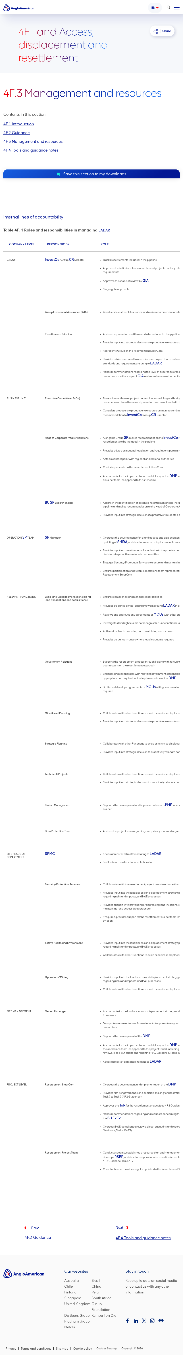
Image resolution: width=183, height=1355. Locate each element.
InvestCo (52, 259)
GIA (145, 280)
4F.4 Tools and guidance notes (30, 150)
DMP (173, 476)
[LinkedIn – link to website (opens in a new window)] (136, 1321)
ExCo (116, 1118)
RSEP (118, 1157)
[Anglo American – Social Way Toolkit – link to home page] (18, 7)
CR (71, 259)
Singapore (72, 1298)
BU (47, 502)
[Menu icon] (177, 7)
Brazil (96, 1281)
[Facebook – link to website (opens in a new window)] (128, 1321)
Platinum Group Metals (77, 1324)
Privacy (11, 1349)
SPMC (50, 854)
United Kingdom (77, 1304)
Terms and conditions (36, 1349)
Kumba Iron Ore (104, 1316)
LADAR (104, 230)
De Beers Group (77, 1316)
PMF (168, 805)
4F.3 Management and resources (33, 141)
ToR (122, 1105)
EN (153, 8)
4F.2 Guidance (16, 132)
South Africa (102, 1298)
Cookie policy (82, 1349)
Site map (62, 1349)
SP (126, 437)
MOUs (159, 614)
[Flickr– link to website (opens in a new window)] (161, 1321)
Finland (70, 1292)
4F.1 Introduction (18, 124)
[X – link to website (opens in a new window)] (144, 1321)
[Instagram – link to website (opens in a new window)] (152, 1321)
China (96, 1286)
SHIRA (122, 542)
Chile (68, 1286)
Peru (95, 1292)
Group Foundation (104, 1307)
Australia (71, 1281)
